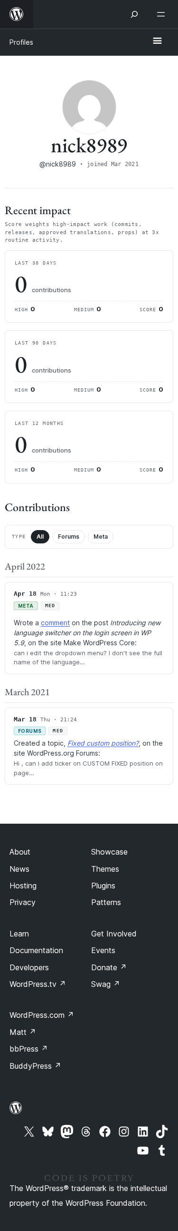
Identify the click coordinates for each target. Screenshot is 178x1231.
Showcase (109, 852)
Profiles (21, 42)
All (40, 536)
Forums (68, 536)
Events (103, 950)
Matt (22, 1032)
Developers (29, 967)
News (19, 869)
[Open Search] (134, 14)
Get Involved (114, 933)
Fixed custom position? (103, 743)
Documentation (36, 950)
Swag (105, 984)
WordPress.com (41, 1015)
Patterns (106, 902)
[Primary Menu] (157, 41)
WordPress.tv (37, 984)
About (19, 852)
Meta (101, 536)
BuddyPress (35, 1066)
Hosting (23, 885)
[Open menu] (163, 14)
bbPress (28, 1049)
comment (55, 623)
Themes (105, 869)
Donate (109, 967)
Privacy (22, 902)
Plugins (103, 885)
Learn (19, 933)
